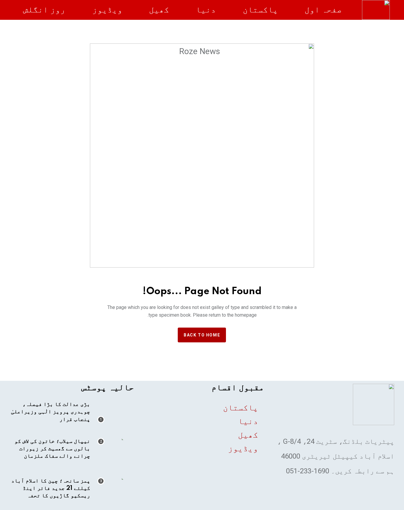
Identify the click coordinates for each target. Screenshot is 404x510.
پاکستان (260, 9)
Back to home (202, 335)
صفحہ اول (323, 9)
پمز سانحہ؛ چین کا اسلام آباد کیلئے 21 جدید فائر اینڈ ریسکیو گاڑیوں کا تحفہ (50, 488)
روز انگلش (44, 9)
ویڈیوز (107, 9)
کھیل (159, 9)
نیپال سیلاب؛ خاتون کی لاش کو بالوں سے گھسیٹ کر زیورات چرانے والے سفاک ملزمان (52, 448)
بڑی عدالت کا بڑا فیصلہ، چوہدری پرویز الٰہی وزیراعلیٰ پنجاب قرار (50, 411)
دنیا (206, 9)
